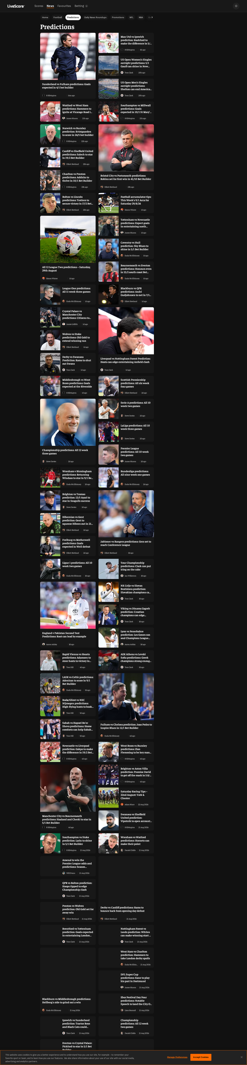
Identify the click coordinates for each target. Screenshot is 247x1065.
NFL (131, 17)
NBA (141, 17)
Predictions (73, 17)
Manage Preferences (177, 1057)
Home (45, 17)
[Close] (241, 1057)
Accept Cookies (201, 1057)
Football (57, 17)
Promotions (118, 17)
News (50, 6)
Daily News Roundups (95, 17)
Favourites (64, 6)
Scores (38, 6)
